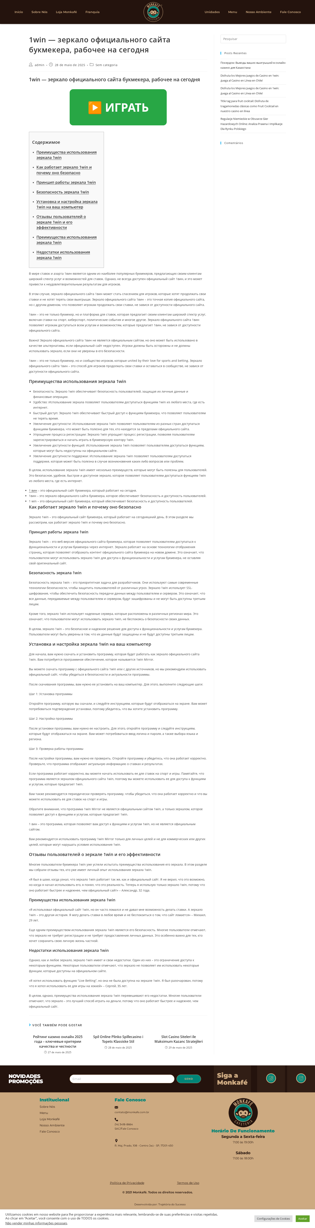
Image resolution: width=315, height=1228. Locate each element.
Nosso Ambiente (259, 12)
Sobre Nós (39, 12)
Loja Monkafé (66, 12)
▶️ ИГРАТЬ (118, 107)
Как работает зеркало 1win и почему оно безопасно (64, 170)
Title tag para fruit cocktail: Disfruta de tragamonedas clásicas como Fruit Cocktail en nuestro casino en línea (249, 106)
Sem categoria (107, 65)
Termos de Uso (188, 1183)
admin (40, 65)
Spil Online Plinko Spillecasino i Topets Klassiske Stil (118, 1039)
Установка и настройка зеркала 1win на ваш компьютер (67, 204)
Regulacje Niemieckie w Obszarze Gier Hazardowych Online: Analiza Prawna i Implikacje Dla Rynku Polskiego (251, 124)
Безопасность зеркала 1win (62, 191)
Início (19, 12)
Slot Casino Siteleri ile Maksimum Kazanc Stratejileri (178, 1039)
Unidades (212, 12)
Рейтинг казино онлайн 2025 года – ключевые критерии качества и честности (57, 1041)
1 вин (33, 490)
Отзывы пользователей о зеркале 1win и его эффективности (61, 222)
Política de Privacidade (127, 1183)
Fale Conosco (290, 12)
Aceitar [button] (302, 1219)
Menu (232, 12)
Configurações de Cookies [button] (273, 1219)
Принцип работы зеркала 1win (66, 182)
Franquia (93, 12)
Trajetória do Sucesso (172, 1204)
